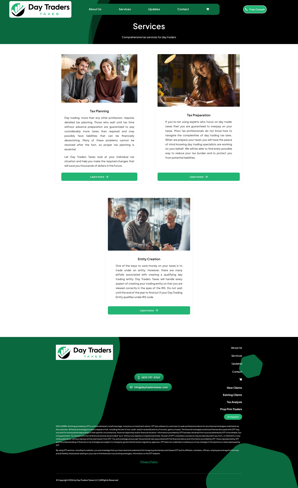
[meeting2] (84, 346)
